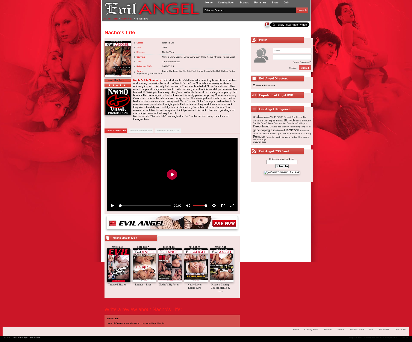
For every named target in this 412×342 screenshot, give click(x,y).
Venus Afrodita (214, 57)
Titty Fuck (191, 71)
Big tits (272, 120)
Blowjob (208, 71)
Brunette (306, 120)
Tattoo (232, 71)
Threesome (303, 137)
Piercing (145, 73)
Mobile (341, 329)
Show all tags (259, 142)
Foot (308, 126)
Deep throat (261, 126)
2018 (164, 47)
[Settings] (214, 205)
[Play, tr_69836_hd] (112, 205)
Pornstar (259, 136)
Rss (371, 329)
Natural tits (270, 133)
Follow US (384, 329)
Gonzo (200, 71)
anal (256, 116)
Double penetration (279, 126)
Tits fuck (257, 139)
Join (286, 2)
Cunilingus (301, 123)
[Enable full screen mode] (232, 205)
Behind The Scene (293, 117)
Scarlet (179, 57)
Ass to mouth (276, 117)
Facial (292, 126)
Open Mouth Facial (286, 133)
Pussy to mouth (273, 137)
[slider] (145, 206)
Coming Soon (226, 2)
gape (256, 130)
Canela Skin (168, 57)
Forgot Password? (302, 62)
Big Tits (182, 71)
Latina (165, 71)
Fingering (300, 126)
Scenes (244, 2)
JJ (407, 337)
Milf (263, 133)
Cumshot (291, 123)
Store (275, 2)
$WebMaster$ (357, 329)
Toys (264, 139)
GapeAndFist (355, 337)
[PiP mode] (223, 205)
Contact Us (400, 329)
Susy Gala (200, 57)
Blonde (279, 120)
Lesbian (257, 133)
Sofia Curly (189, 57)
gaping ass (268, 130)
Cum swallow (280, 123)
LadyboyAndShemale (373, 337)
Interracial (304, 130)
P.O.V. (299, 133)
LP (395, 337)
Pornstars (260, 2)
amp (138, 73)
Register (293, 68)
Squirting (286, 137)
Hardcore (173, 71)
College (225, 71)
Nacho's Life (168, 43)
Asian (262, 117)
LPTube (402, 337)
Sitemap (328, 329)
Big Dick (216, 71)
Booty (298, 120)
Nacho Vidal (168, 52)
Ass (267, 117)
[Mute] (188, 205)
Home (209, 2)
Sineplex (389, 337)
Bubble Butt (156, 73)
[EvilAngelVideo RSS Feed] (267, 26)
